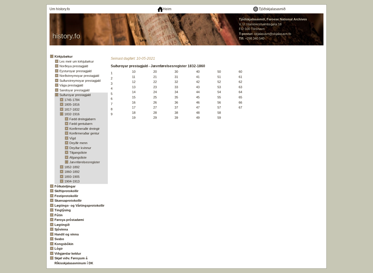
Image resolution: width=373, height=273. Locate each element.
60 (240, 71)
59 (219, 117)
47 (198, 107)
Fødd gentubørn (80, 123)
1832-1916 (72, 114)
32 (176, 82)
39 (176, 117)
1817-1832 (72, 109)
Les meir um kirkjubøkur (76, 61)
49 (198, 117)
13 (134, 87)
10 (134, 71)
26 (155, 102)
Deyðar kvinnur (80, 148)
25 (155, 97)
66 (240, 102)
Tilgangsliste (78, 152)
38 (176, 112)
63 (240, 87)
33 (176, 87)
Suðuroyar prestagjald (75, 95)
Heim (167, 9)
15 (134, 97)
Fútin (58, 215)
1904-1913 (72, 181)
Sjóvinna (61, 229)
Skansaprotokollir (68, 200)
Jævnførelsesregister (84, 162)
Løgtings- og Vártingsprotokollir (79, 205)
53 (219, 87)
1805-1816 (72, 104)
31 (176, 77)
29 (155, 117)
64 (240, 92)
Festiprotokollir (66, 196)
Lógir (58, 248)
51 (219, 77)
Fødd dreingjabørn (82, 119)
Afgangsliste (78, 157)
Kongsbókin (63, 244)
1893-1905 (72, 176)
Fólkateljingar (64, 186)
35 (176, 97)
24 (155, 92)
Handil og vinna (66, 234)
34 (176, 92)
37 (176, 107)
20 (155, 71)
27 (155, 107)
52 (219, 82)
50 (219, 71)
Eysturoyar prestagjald (75, 71)
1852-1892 (72, 167)
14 (134, 92)
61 (240, 77)
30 (176, 71)
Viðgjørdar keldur (67, 253)
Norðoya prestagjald (73, 66)
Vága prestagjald (71, 85)
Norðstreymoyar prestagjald (79, 75)
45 (198, 97)
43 (198, 87)
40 (198, 71)
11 (133, 77)
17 (134, 107)
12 (134, 82)
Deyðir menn (78, 143)
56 (219, 102)
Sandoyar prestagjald (74, 90)
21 (155, 77)
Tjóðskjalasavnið (272, 9)
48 (198, 112)
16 (134, 102)
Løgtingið (62, 224)
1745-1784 (72, 100)
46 (198, 102)
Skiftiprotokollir (66, 191)
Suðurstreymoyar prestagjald (80, 80)
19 (134, 117)
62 (240, 82)
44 (198, 92)
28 (155, 112)
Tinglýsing (62, 210)
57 (219, 107)
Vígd (72, 138)
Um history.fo (60, 9)
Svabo (59, 239)
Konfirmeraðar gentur (84, 133)
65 (240, 97)
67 (240, 107)
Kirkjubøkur (63, 56)
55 (219, 97)
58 (219, 112)
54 (219, 92)
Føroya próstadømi (69, 219)
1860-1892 (72, 171)
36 (176, 102)
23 (155, 87)
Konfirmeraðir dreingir (84, 128)
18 (134, 112)
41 (198, 77)
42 (198, 82)
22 (155, 82)
